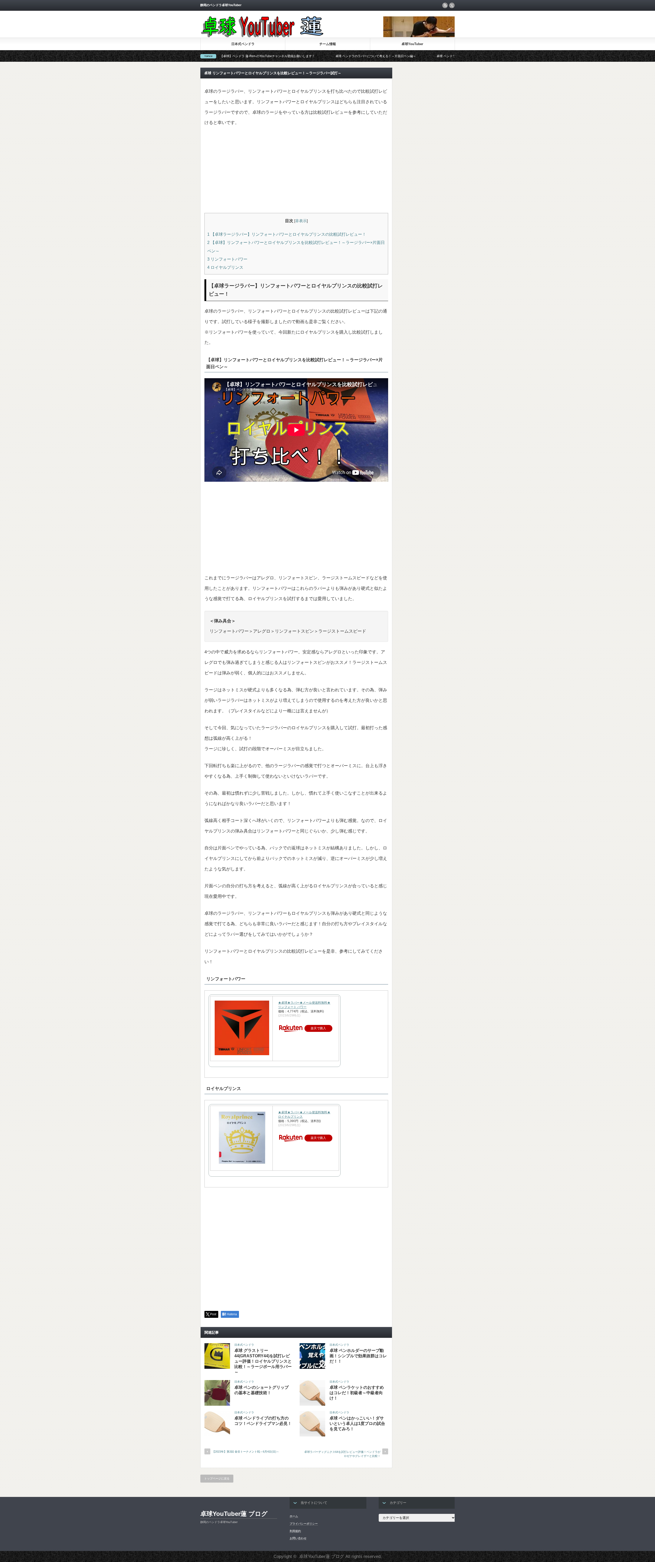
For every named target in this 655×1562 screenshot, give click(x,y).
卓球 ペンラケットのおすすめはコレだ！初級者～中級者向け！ (357, 1392)
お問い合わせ (298, 1538)
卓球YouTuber (412, 44)
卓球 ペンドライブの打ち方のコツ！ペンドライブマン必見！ (400, 56)
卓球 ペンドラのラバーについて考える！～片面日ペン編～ (297, 56)
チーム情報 (327, 44)
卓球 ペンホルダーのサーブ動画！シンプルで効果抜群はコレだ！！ (358, 1355)
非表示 (301, 221)
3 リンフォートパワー (227, 259)
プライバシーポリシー (304, 1523)
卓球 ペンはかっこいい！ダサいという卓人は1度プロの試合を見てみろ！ (357, 1423)
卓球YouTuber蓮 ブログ (234, 1513)
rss (445, 5)
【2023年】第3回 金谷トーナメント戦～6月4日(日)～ (245, 1451)
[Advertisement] (296, 171)
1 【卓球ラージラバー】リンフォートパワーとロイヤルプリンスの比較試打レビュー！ (286, 234)
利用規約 (295, 1531)
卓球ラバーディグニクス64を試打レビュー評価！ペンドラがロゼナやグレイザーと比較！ (342, 1453)
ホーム (294, 1516)
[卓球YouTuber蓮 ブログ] (262, 36)
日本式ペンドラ (243, 44)
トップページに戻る (217, 1478)
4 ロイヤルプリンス (225, 267)
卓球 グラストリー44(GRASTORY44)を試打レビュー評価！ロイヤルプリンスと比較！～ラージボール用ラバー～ (263, 1361)
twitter (452, 5)
